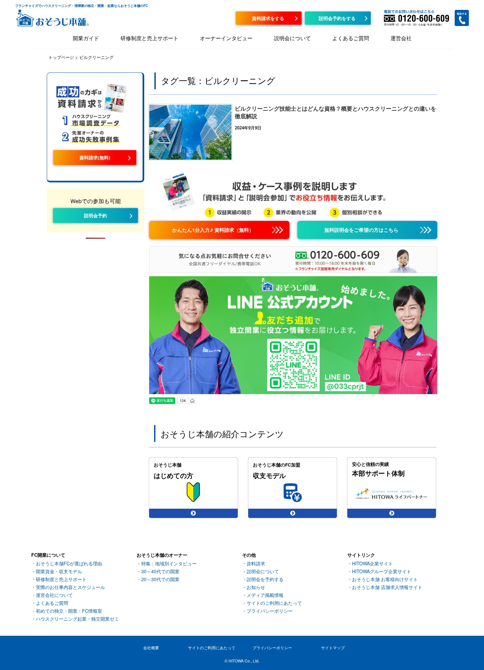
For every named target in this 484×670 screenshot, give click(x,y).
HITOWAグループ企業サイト (381, 571)
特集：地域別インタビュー (169, 563)
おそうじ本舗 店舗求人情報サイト (387, 587)
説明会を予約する (265, 579)
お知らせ (256, 587)
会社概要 (151, 647)
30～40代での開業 (160, 571)
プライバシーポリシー (270, 610)
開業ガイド (86, 38)
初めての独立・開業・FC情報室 (69, 610)
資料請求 (256, 563)
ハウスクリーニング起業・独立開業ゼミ (77, 618)
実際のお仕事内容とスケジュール (70, 587)
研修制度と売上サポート (149, 38)
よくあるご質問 (350, 38)
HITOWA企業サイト (372, 563)
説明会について (292, 38)
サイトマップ (333, 647)
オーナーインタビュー (226, 38)
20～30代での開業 (160, 579)
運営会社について (54, 595)
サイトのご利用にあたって (274, 603)
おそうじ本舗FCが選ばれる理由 (69, 563)
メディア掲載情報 (265, 595)
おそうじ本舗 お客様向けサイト (385, 579)
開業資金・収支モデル (59, 571)
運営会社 (401, 38)
